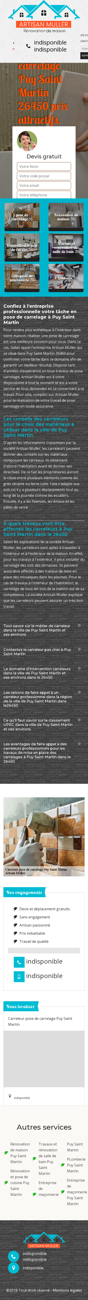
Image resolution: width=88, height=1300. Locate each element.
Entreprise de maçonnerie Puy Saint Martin (75, 1192)
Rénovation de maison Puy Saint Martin (18, 1153)
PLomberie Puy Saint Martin (75, 1165)
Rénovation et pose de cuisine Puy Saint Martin (18, 1183)
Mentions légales (67, 1290)
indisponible (50, 42)
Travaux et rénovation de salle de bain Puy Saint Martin (47, 1159)
